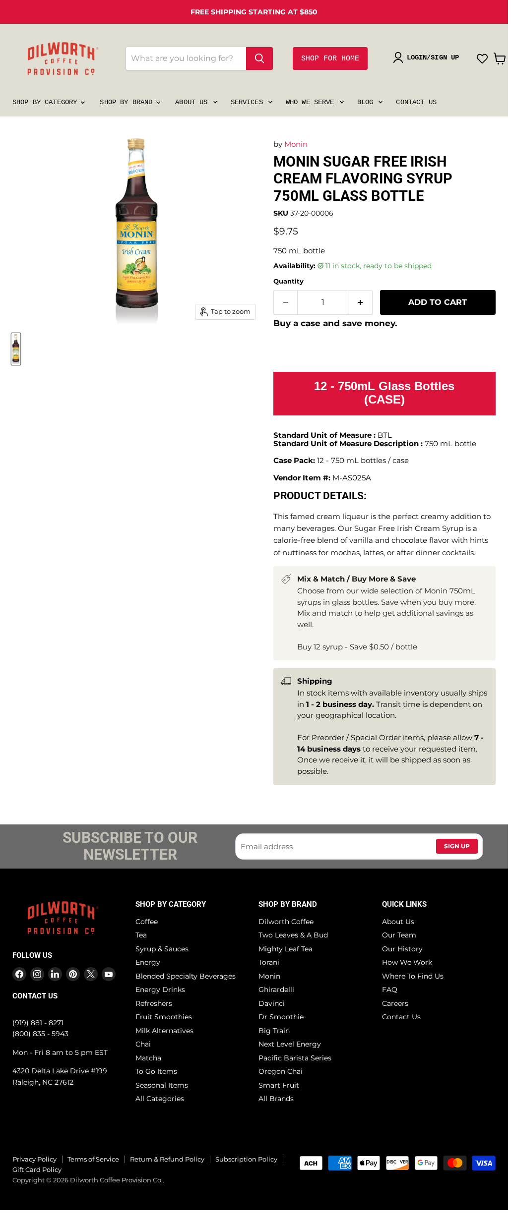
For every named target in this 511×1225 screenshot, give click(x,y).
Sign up (457, 846)
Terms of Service (93, 1159)
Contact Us (416, 102)
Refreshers (153, 1003)
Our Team (399, 935)
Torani (268, 962)
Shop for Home (330, 59)
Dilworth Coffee (286, 921)
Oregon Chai (280, 1071)
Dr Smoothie (281, 1016)
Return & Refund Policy (167, 1159)
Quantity (288, 281)
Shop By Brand (128, 102)
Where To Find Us (413, 976)
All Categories (159, 1098)
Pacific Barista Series (294, 1057)
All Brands (276, 1098)
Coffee (146, 921)
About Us (193, 102)
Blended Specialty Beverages (185, 976)
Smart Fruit (278, 1085)
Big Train (274, 1030)
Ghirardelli (276, 989)
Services (249, 102)
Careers (395, 1003)
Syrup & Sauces (162, 948)
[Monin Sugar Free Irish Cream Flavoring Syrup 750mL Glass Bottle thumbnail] (15, 349)
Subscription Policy (246, 1159)
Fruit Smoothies (163, 1016)
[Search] (259, 58)
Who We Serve (312, 102)
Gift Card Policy (37, 1169)
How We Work (407, 962)
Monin (296, 144)
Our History (402, 948)
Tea (141, 935)
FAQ (389, 989)
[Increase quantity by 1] (360, 302)
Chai (143, 1044)
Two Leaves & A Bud (293, 935)
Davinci (271, 1003)
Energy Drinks (160, 989)
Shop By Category (46, 102)
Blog (367, 102)
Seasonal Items (161, 1085)
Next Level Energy (289, 1044)
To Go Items (156, 1071)
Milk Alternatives (164, 1030)
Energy (147, 962)
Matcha (148, 1057)
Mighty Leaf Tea (285, 948)
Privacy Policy (34, 1159)
